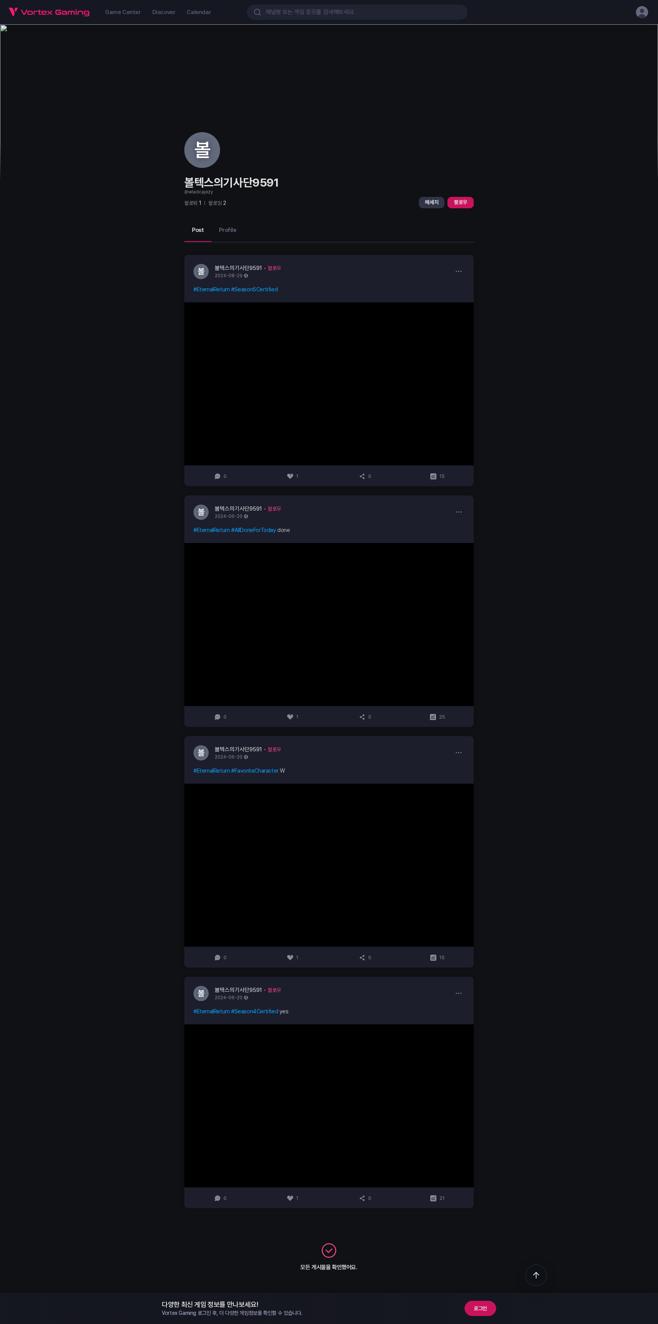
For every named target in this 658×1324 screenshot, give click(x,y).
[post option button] (458, 271)
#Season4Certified (254, 1011)
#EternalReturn (211, 289)
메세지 (431, 202)
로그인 (480, 1308)
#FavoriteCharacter (255, 770)
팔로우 (460, 202)
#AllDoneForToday (253, 530)
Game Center (123, 12)
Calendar (199, 12)
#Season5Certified (254, 289)
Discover (164, 12)
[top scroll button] (536, 1275)
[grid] (329, 731)
